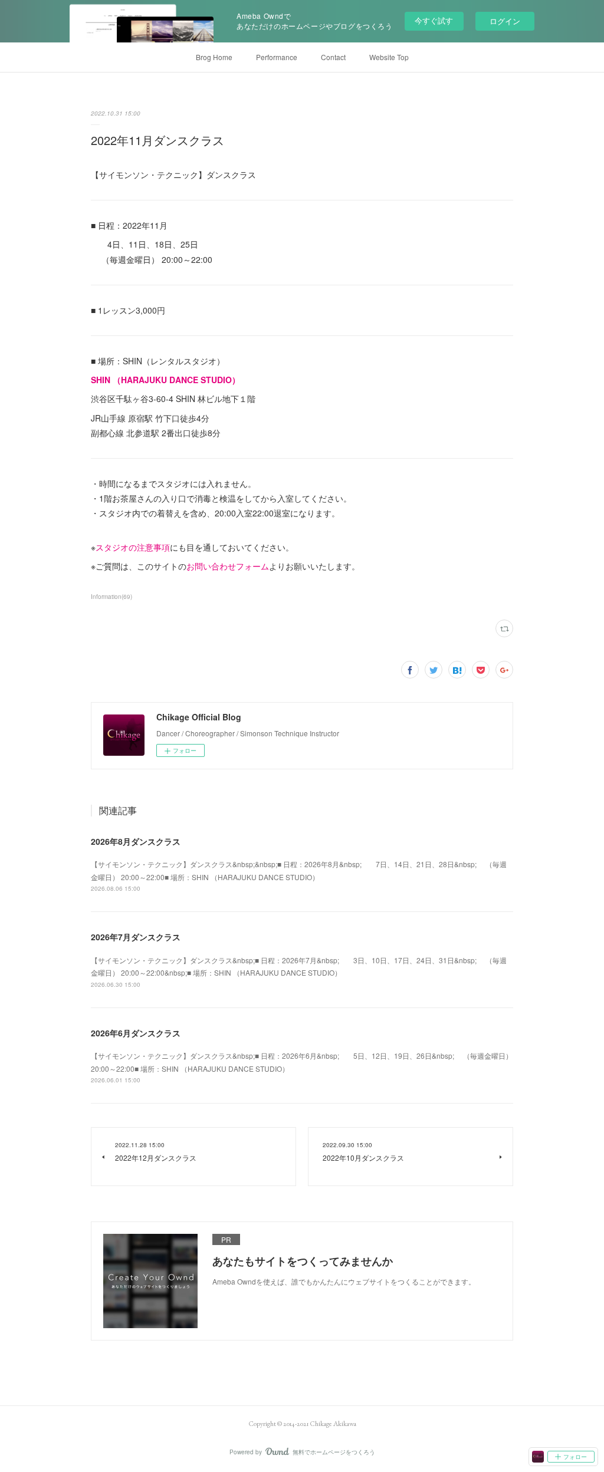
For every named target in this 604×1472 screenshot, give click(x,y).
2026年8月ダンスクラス (135, 841)
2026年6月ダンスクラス (135, 1033)
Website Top (389, 57)
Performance (276, 57)
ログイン (505, 21)
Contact (333, 57)
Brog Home (214, 57)
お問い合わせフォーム (227, 566)
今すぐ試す (434, 20)
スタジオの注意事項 (133, 547)
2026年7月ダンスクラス (135, 937)
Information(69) (111, 596)
